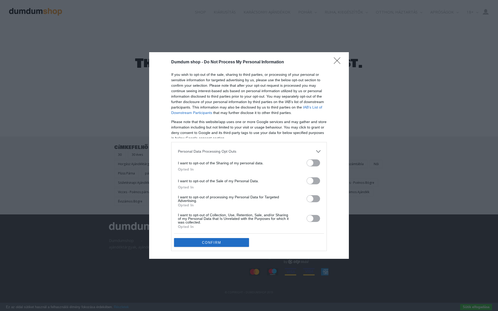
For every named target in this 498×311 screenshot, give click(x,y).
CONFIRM (211, 243)
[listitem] (249, 151)
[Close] (339, 62)
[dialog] (249, 155)
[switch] (313, 162)
